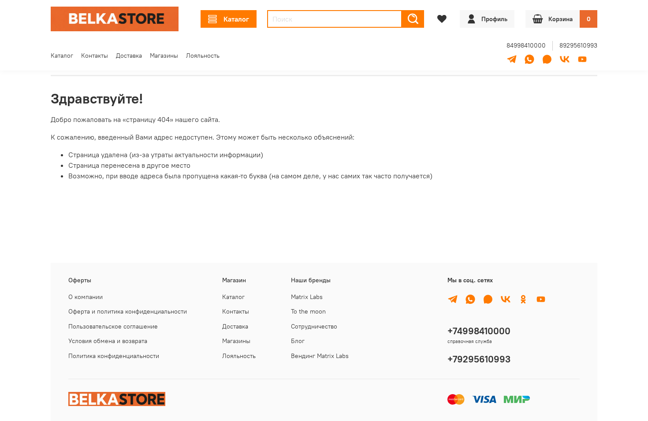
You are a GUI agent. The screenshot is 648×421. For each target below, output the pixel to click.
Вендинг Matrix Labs (320, 356)
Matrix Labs (307, 297)
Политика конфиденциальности (113, 356)
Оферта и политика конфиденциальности (127, 311)
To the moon (308, 311)
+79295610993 (478, 359)
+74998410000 (478, 331)
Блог (298, 341)
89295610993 (578, 45)
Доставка (129, 55)
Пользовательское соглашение (113, 326)
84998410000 (526, 45)
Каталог (236, 19)
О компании (85, 297)
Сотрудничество (314, 326)
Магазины (164, 55)
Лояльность (203, 55)
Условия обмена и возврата (107, 341)
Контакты (94, 55)
